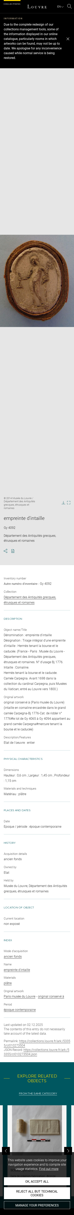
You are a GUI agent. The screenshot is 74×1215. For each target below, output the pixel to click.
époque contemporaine (20, 1010)
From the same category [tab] (38, 1093)
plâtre (8, 983)
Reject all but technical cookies (37, 1193)
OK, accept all (37, 1181)
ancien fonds (13, 956)
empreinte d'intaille (17, 970)
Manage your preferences (37, 1205)
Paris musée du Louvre (19, 996)
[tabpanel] (37, 1151)
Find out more (48, 1169)
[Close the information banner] (68, 39)
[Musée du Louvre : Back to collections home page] (37, 6)
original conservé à (51, 996)
